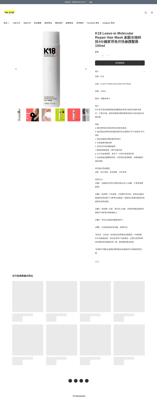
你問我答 (80, 23)
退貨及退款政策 (80, 396)
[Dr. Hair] (9, 12)
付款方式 (16, 23)
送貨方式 (27, 23)
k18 (97, 262)
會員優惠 (37, 23)
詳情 (90, 2)
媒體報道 (69, 23)
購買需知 (48, 23)
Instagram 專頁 (108, 23)
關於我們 (59, 23)
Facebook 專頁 (93, 23)
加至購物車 (119, 63)
